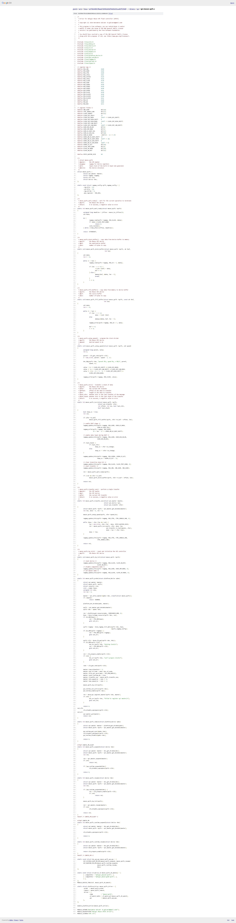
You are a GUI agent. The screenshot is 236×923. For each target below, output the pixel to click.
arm (80, 9)
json (232, 920)
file (110, 13)
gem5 (75, 9)
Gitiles (11, 920)
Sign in (232, 3)
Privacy (16, 920)
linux (85, 9)
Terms (21, 920)
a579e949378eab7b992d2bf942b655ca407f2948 (107, 9)
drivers (132, 9)
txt (228, 920)
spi (138, 9)
